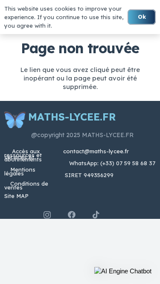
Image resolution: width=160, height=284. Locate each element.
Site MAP (16, 195)
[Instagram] (47, 215)
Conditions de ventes (26, 185)
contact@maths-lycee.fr (95, 151)
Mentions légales (19, 171)
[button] (122, 271)
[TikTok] (96, 214)
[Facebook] (72, 214)
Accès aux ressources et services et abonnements (23, 155)
